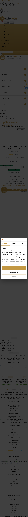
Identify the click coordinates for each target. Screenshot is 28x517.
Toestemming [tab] (5, 243)
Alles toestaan (14, 267)
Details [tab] (14, 243)
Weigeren (14, 276)
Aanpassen (13, 272)
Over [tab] (23, 243)
